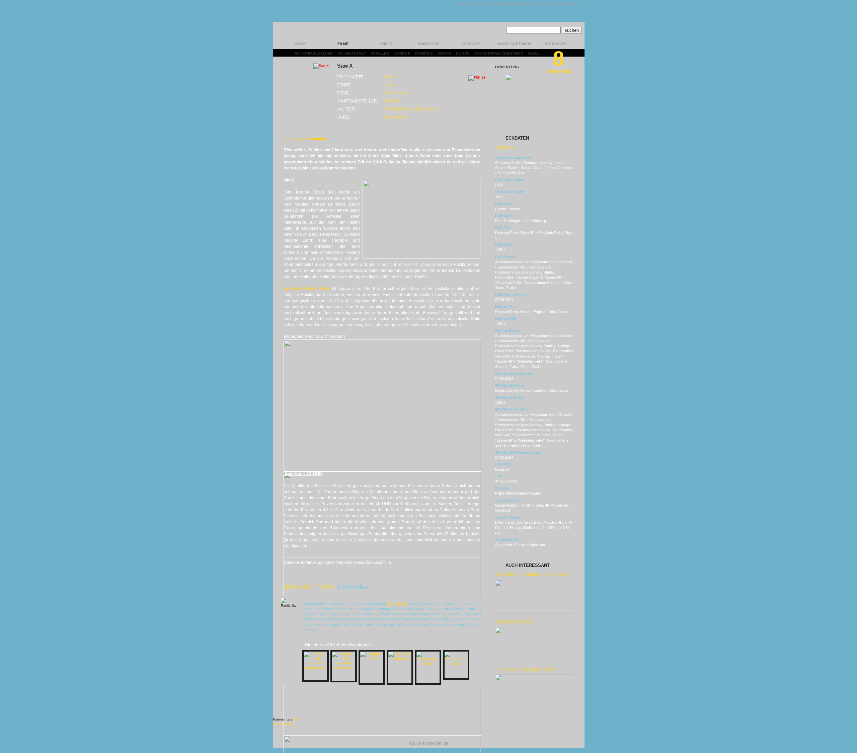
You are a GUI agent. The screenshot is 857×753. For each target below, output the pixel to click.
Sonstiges (428, 44)
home (300, 44)
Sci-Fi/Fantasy (351, 53)
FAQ (485, 4)
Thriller (380, 53)
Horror (402, 53)
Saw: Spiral (397, 604)
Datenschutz (520, 4)
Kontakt (499, 4)
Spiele (385, 44)
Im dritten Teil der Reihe (307, 288)
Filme (342, 44)
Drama (444, 53)
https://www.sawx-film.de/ (518, 493)
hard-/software (514, 44)
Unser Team (468, 4)
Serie (533, 53)
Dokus (462, 53)
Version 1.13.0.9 (571, 4)
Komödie (424, 53)
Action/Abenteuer (314, 53)
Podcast (471, 44)
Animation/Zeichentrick (498, 53)
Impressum (544, 4)
